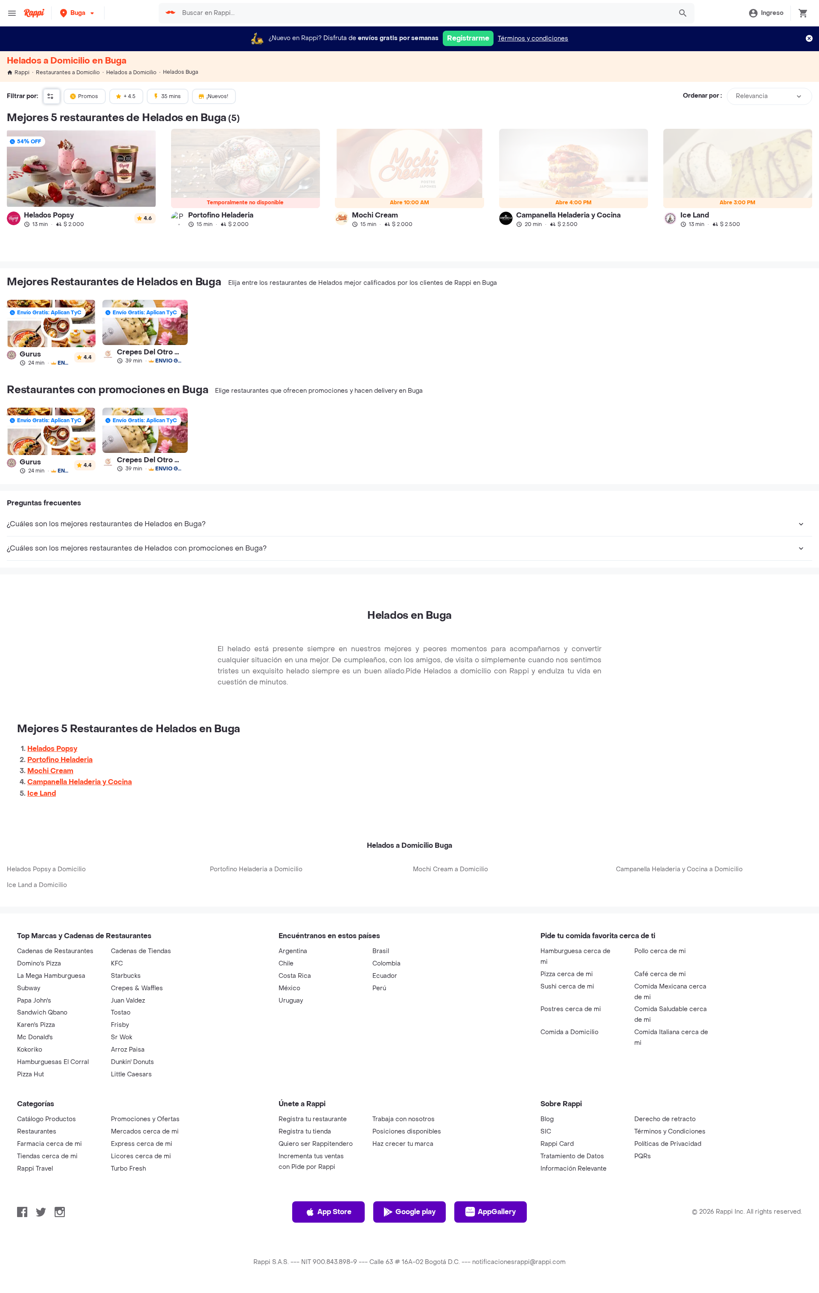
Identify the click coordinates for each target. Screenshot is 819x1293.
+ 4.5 (130, 96)
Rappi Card (557, 1144)
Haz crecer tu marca (402, 1144)
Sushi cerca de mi (567, 987)
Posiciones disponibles (406, 1132)
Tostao (121, 1013)
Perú (379, 988)
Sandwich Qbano (42, 1013)
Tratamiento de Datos (572, 1156)
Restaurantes (36, 1132)
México (289, 988)
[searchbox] (424, 13)
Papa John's (34, 1001)
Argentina (293, 951)
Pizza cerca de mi (566, 974)
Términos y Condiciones (670, 1132)
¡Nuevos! (217, 96)
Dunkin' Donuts (132, 1062)
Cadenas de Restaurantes (55, 951)
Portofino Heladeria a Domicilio (256, 869)
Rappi (22, 72)
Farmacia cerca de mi (49, 1144)
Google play (415, 1211)
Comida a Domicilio (569, 1032)
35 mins (171, 96)
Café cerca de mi (660, 974)
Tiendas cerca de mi (47, 1156)
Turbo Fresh (128, 1169)
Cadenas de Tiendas (141, 951)
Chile (286, 964)
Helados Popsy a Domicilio (46, 869)
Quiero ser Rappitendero (316, 1144)
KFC (117, 964)
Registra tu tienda (305, 1132)
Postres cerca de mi (570, 1009)
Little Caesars (131, 1074)
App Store (334, 1211)
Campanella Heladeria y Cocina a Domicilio (679, 869)
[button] (77, 13)
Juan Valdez (128, 1001)
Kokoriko (29, 1050)
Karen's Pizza (36, 1025)
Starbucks (126, 976)
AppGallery (497, 1211)
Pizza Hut (30, 1074)
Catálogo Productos (46, 1119)
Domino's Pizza (39, 964)
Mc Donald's (35, 1037)
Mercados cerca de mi (145, 1132)
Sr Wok (121, 1037)
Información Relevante (573, 1169)
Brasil (380, 951)
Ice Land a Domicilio (37, 885)
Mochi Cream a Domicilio (450, 869)
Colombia (386, 964)
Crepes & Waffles (137, 988)
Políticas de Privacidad (667, 1144)
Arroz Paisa (128, 1050)
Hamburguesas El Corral (53, 1062)
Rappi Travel (35, 1169)
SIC (545, 1132)
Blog (547, 1119)
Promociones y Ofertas (145, 1119)
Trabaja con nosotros (403, 1119)
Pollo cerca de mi (660, 951)
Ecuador (384, 976)
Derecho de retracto (665, 1119)
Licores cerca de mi (141, 1156)
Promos (88, 96)
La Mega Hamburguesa (51, 976)
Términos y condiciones (533, 39)
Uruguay (291, 1001)
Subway (28, 988)
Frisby (120, 1025)
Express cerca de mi (141, 1144)
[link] (81, 178)
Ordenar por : (702, 96)
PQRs (642, 1156)
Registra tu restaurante (313, 1119)
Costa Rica (295, 976)
